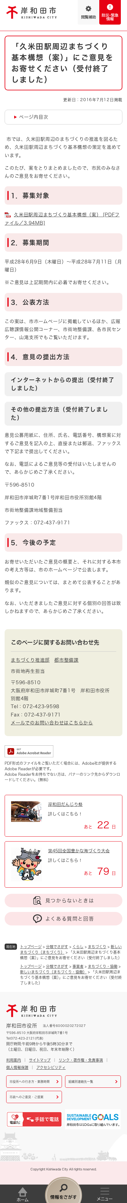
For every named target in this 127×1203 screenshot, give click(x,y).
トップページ (31, 947)
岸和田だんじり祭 (65, 804)
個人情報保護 (17, 1067)
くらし (78, 947)
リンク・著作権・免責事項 (81, 1060)
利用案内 (13, 1060)
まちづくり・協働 (102, 966)
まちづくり (97, 947)
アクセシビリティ (51, 1067)
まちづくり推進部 (30, 660)
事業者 (78, 966)
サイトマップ (40, 1060)
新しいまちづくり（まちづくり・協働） (53, 972)
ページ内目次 (33, 117)
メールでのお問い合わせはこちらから (52, 722)
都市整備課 (66, 660)
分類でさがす (57, 947)
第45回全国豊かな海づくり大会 (79, 851)
